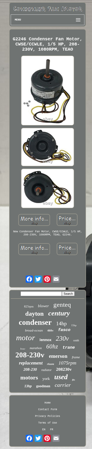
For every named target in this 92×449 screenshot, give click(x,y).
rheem (50, 364)
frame (76, 357)
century (59, 313)
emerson (58, 356)
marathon (36, 348)
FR (51, 429)
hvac (22, 348)
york (46, 378)
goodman (43, 386)
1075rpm (67, 363)
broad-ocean (34, 330)
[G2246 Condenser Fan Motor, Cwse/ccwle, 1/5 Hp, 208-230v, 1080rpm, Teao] (48, 91)
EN (43, 429)
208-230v (29, 355)
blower (43, 306)
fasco (64, 329)
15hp (74, 325)
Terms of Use (47, 422)
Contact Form (47, 409)
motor (25, 337)
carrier (63, 385)
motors (29, 377)
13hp (28, 386)
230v (62, 338)
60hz (52, 346)
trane (69, 347)
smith (76, 340)
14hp (61, 323)
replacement (31, 363)
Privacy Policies (47, 416)
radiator (46, 370)
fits (73, 380)
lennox (45, 340)
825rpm (28, 306)
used (61, 377)
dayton (34, 313)
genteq (62, 304)
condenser (35, 322)
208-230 (30, 369)
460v (50, 330)
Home (47, 402)
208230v (64, 369)
